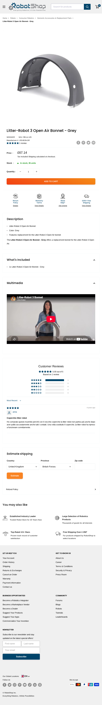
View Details (39, 206)
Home (5, 18)
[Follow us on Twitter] (9, 685)
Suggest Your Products (13, 613)
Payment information (12, 583)
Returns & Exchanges (12, 570)
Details (15, 206)
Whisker (11, 137)
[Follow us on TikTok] (30, 685)
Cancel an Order (10, 574)
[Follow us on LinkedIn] (35, 685)
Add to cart (51, 181)
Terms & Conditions (64, 566)
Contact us (7, 587)
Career (59, 562)
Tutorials (59, 613)
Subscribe (21, 657)
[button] (13, 143)
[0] (97, 6)
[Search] (87, 7)
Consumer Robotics (26, 18)
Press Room (61, 574)
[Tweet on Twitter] (88, 143)
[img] (13, 408)
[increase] (36, 171)
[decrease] (20, 171)
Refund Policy (12, 489)
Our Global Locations (11, 676)
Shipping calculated (36, 157)
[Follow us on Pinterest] (20, 685)
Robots (13, 18)
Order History (8, 562)
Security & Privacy (64, 570)
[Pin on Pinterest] (83, 143)
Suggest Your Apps (11, 617)
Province (45, 461)
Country (10, 461)
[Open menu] (4, 7)
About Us (60, 558)
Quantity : (11, 171)
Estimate (15, 476)
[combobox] (67, 7)
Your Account (8, 558)
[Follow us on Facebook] (4, 685)
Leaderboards (62, 617)
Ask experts (63, 206)
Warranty (6, 578)
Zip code (79, 461)
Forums (59, 600)
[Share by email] (93, 143)
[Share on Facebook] (78, 143)
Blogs (58, 604)
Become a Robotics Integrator (16, 600)
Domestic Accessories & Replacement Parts (54, 18)
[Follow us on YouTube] (25, 685)
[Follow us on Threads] (40, 685)
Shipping (6, 566)
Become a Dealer (10, 608)
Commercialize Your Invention (16, 621)
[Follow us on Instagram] (14, 685)
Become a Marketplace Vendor (16, 604)
